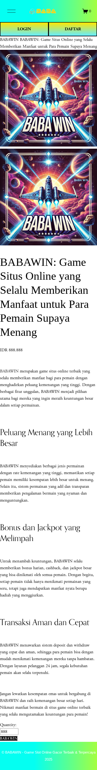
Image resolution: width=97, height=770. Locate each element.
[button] (8, 738)
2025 (48, 759)
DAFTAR (73, 29)
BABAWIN (9, 39)
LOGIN (24, 29)
